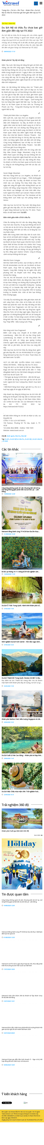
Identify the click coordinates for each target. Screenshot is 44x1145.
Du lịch (7, 439)
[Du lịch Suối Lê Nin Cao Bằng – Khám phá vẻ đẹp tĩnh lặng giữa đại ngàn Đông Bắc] (22, 740)
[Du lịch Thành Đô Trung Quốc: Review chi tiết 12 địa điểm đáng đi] (22, 662)
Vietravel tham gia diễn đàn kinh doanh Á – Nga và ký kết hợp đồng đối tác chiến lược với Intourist (22, 1060)
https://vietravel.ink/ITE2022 (13, 406)
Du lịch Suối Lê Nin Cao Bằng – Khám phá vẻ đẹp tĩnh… (22, 755)
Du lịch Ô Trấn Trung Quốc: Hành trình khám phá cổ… (21, 605)
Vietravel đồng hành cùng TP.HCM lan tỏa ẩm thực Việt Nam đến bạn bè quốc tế (22, 933)
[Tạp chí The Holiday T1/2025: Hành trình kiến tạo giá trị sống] (22, 863)
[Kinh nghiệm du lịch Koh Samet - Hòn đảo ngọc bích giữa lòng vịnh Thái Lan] (22, 626)
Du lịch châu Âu (37, 439)
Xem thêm (37, 835)
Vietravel (39, 72)
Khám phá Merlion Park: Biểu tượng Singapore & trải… (21, 719)
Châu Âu (17, 436)
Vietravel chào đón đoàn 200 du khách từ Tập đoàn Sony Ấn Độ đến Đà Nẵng (22, 996)
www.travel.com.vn (17, 430)
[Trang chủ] (11, 3)
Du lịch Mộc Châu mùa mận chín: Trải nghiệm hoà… (20, 791)
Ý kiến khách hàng (14, 1094)
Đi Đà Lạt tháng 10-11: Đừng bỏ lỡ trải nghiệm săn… (20, 572)
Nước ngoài (10, 436)
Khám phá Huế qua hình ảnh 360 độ (15, 831)
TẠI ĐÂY (24, 212)
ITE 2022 (5, 441)
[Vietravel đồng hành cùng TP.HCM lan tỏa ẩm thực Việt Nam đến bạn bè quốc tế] (22, 514)
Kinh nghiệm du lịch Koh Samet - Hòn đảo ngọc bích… (21, 642)
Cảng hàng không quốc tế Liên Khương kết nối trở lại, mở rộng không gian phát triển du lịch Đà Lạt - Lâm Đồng (21, 489)
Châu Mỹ (23, 436)
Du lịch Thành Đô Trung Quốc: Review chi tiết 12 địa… (21, 678)
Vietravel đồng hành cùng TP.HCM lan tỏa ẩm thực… (21, 531)
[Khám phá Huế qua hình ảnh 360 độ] (21, 823)
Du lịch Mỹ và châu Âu (17, 439)
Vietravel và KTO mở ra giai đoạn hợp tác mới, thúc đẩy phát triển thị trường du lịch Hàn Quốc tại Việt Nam (22, 965)
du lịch (18, 72)
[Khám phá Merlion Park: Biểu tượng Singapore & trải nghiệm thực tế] (22, 703)
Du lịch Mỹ (27, 439)
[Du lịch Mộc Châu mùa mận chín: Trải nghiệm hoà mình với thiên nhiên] (22, 776)
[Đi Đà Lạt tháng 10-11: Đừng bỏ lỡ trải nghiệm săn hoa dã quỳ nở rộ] (22, 554)
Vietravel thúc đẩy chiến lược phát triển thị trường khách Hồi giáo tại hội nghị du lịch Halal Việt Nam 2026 (22, 1028)
